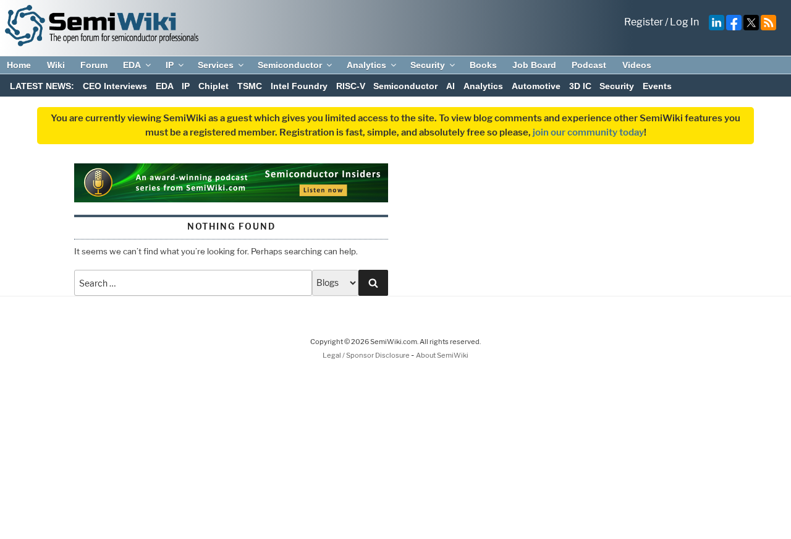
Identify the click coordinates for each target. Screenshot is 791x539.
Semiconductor (290, 65)
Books (483, 65)
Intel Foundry (299, 86)
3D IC (580, 86)
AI (450, 86)
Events (657, 86)
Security (427, 65)
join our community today (588, 132)
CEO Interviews (115, 86)
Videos (636, 65)
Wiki (56, 65)
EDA (132, 65)
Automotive (536, 86)
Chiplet (213, 86)
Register (643, 22)
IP (170, 65)
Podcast (589, 65)
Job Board (534, 65)
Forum (94, 65)
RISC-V (350, 86)
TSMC (249, 86)
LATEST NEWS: (42, 86)
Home (19, 65)
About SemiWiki (442, 355)
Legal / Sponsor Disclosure (367, 355)
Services (216, 65)
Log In (684, 22)
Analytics (366, 65)
